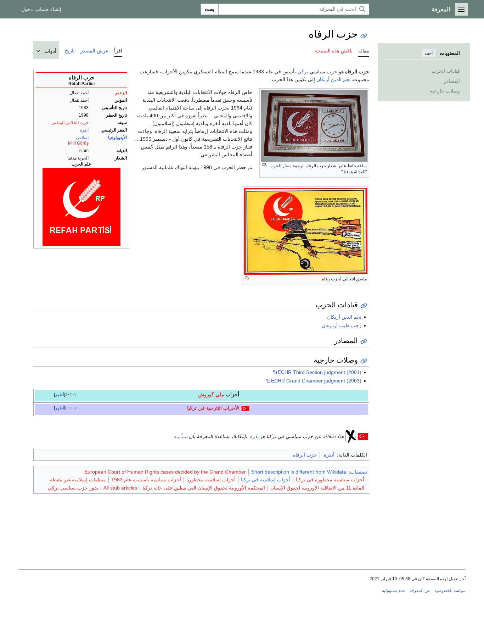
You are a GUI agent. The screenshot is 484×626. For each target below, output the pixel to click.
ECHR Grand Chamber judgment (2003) (316, 381)
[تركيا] (245, 408)
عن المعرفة (420, 590)
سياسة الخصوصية (450, 590)
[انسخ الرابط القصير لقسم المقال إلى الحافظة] (363, 305)
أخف (429, 53)
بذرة (254, 436)
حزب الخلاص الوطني (70, 122)
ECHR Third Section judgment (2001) (319, 372)
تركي (302, 71)
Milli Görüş (78, 143)
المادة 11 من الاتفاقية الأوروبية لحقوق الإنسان (317, 488)
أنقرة (84, 130)
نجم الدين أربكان (333, 79)
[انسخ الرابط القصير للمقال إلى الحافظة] (363, 36)
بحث (209, 9)
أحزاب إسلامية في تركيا (266, 479)
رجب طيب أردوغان (341, 325)
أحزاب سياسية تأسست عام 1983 (146, 479)
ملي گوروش (211, 394)
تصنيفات (358, 472)
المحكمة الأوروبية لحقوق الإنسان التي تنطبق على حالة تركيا (203, 488)
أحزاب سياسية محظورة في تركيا (330, 479)
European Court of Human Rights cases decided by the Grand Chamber (165, 472)
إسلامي (82, 137)
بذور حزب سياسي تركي (73, 488)
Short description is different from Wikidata (298, 472)
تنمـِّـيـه (180, 436)
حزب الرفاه (305, 455)
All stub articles (120, 488)
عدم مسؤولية (393, 590)
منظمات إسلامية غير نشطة (78, 479)
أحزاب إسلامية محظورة (211, 479)
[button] (461, 9)
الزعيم (121, 92)
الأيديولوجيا (117, 137)
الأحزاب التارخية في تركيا (213, 408)
